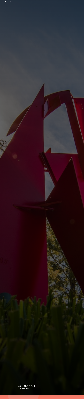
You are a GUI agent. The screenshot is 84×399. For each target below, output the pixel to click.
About (76, 1)
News (73, 1)
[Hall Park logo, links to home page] (6, 2)
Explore (59, 1)
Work (64, 1)
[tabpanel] (42, 197)
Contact (80, 1)
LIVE (67, 1)
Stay (70, 1)
